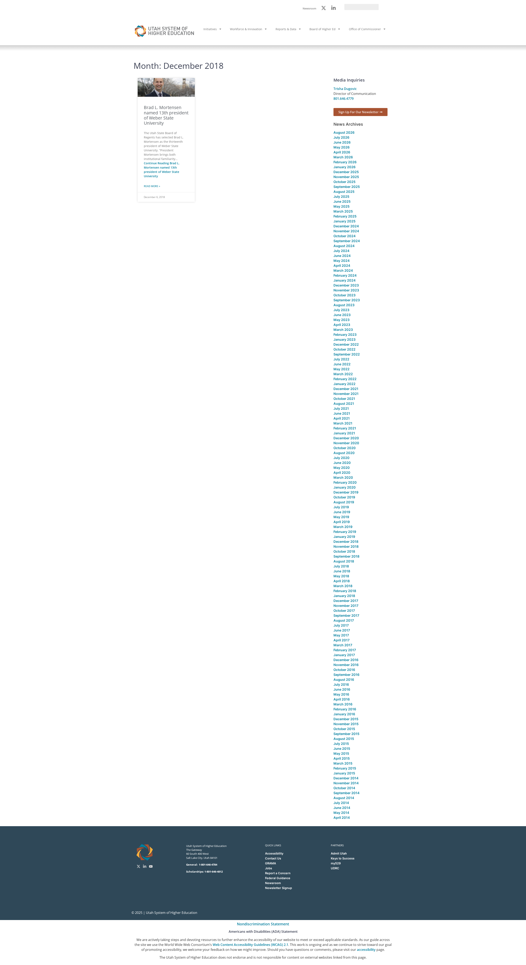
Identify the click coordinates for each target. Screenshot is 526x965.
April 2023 (341, 325)
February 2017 (344, 650)
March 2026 (343, 157)
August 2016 (343, 679)
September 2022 (346, 354)
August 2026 (343, 132)
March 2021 (342, 423)
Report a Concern (278, 873)
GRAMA (270, 863)
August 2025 (343, 192)
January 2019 (344, 537)
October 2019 (344, 497)
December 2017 (345, 601)
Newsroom (273, 883)
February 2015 (344, 768)
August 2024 (344, 246)
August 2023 (343, 305)
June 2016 (341, 689)
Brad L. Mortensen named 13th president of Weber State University (166, 115)
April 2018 (341, 581)
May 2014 (341, 813)
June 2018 (341, 571)
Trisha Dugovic (345, 88)
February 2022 (344, 379)
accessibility (366, 949)
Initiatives (210, 29)
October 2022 (344, 349)
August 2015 (343, 739)
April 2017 (341, 640)
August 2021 (343, 403)
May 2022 (341, 369)
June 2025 (342, 201)
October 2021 (344, 399)
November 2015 (346, 724)
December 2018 (345, 541)
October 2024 (344, 236)
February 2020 (345, 482)
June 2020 (342, 463)
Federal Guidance (277, 878)
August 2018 (343, 561)
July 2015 (341, 744)
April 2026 (341, 152)
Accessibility (274, 853)
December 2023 (346, 285)
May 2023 (341, 320)
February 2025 (344, 216)
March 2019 (342, 527)
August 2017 (343, 620)
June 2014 (341, 808)
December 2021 (345, 389)
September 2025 (346, 187)
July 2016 (341, 684)
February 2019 (344, 532)
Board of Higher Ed (322, 29)
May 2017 (341, 635)
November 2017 (345, 606)
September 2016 (346, 675)
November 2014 (346, 783)
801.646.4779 (343, 98)
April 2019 (341, 522)
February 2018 (344, 591)
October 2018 (344, 551)
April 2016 (341, 699)
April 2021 (341, 418)
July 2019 (341, 507)
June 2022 (342, 364)
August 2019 (343, 502)
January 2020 (344, 487)
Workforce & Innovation (246, 29)
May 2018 (341, 576)
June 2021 (341, 413)
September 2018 (346, 556)
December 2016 (345, 660)
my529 (336, 863)
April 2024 (341, 265)
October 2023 (344, 295)
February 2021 (344, 428)
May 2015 (341, 753)
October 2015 (344, 729)
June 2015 (341, 748)
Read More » (152, 186)
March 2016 (342, 704)
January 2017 (344, 655)
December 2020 (346, 438)
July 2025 (341, 196)
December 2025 (346, 172)
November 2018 (346, 546)
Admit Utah (339, 853)
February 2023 (344, 334)
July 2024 (341, 251)
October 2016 (344, 670)
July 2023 (341, 310)
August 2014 (343, 798)
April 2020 (341, 472)
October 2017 (344, 610)
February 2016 (344, 709)
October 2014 (344, 788)
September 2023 (346, 300)
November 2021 (346, 394)
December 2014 (346, 778)
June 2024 (342, 256)
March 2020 (343, 477)
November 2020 (346, 443)
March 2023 (343, 330)
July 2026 (341, 137)
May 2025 (341, 206)
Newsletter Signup (278, 888)
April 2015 (341, 758)
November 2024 (346, 231)
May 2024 (341, 261)
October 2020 (344, 448)
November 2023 (346, 290)
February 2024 (345, 275)
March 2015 (342, 763)
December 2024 (346, 226)
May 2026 (341, 147)
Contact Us (273, 858)
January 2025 (344, 221)
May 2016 (341, 694)
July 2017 (341, 625)
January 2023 (344, 339)
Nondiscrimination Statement (263, 923)
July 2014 (341, 803)
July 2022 (341, 359)
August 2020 (344, 453)
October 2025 (344, 182)
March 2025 (343, 211)
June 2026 (342, 142)
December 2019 (345, 492)
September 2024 (346, 241)
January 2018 (344, 596)
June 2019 (341, 512)
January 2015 (344, 773)
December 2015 (345, 719)
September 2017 (346, 615)
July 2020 (341, 458)
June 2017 (341, 630)
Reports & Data (286, 29)
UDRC (335, 868)
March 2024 (343, 270)
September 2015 (346, 734)
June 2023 (342, 315)
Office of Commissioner (365, 29)
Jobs (268, 868)
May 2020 (341, 468)
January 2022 (344, 384)
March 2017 (342, 645)
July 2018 (341, 566)
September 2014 (346, 793)
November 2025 (346, 177)
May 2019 (341, 517)
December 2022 (346, 344)
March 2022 (343, 374)
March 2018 (342, 586)
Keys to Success (342, 858)
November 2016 (346, 665)
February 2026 (344, 162)
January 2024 (344, 280)
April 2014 (341, 817)
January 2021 (344, 433)
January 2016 (344, 714)
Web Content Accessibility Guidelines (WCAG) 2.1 (250, 944)
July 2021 (341, 408)
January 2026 (344, 167)
